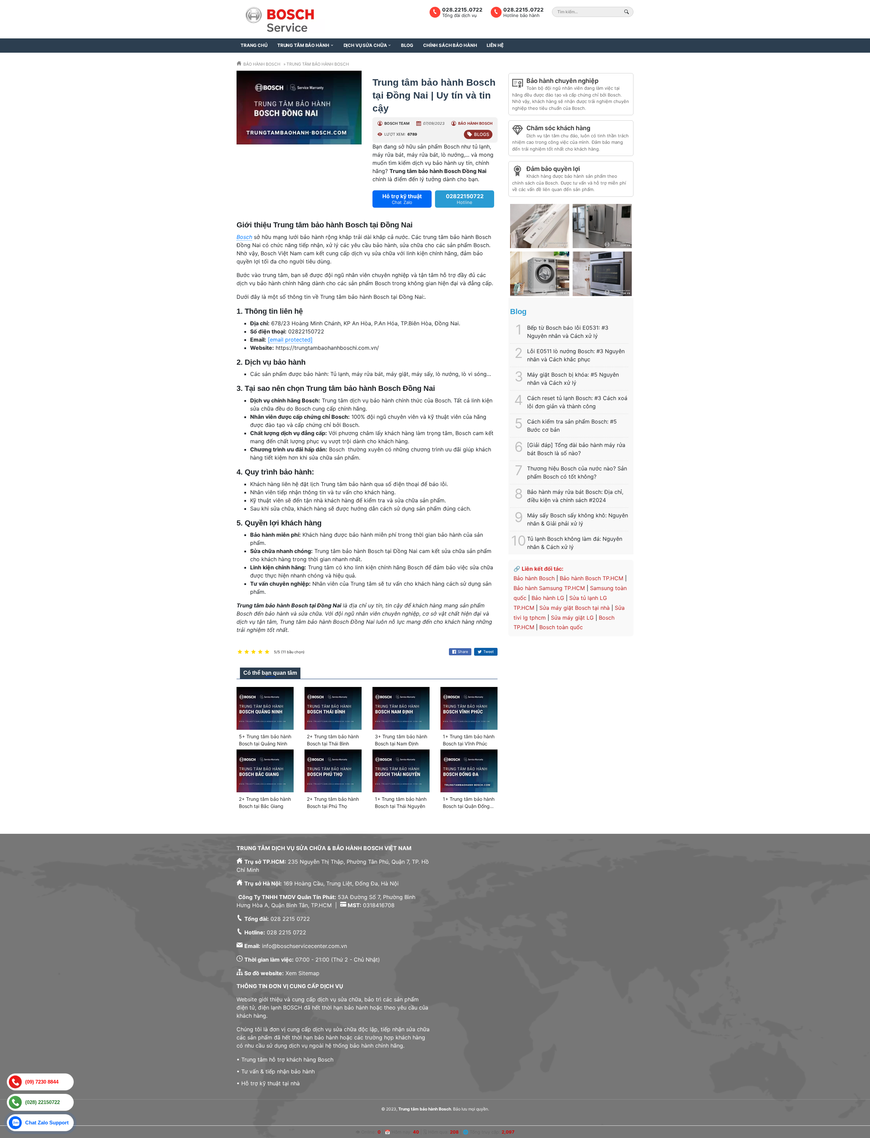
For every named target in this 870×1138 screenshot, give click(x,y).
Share (463, 651)
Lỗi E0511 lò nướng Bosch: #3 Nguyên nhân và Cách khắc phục (576, 355)
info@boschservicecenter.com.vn (304, 946)
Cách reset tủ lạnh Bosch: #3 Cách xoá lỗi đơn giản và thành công (577, 402)
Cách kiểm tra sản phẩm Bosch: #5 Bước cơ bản (572, 425)
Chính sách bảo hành (450, 45)
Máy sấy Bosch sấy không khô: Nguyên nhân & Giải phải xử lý (577, 519)
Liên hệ (495, 45)
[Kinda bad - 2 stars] (246, 652)
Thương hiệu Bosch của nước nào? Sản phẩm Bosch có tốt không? (577, 472)
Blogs (481, 134)
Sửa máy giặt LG (572, 617)
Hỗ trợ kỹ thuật (402, 199)
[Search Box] (627, 12)
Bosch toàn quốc (561, 627)
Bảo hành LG (548, 597)
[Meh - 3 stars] (253, 652)
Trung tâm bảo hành (303, 45)
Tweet (488, 651)
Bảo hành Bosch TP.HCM (591, 578)
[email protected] (290, 339)
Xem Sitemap (302, 973)
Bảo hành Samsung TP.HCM (549, 588)
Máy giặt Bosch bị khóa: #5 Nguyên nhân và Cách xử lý (573, 378)
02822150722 (465, 199)
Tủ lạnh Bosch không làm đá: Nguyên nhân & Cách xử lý (574, 542)
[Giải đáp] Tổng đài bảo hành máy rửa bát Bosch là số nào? (576, 449)
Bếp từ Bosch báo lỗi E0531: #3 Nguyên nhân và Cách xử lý (567, 331)
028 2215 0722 (290, 918)
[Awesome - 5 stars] (267, 652)
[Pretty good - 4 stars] (260, 652)
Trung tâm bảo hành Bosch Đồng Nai (437, 171)
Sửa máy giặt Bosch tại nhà (574, 607)
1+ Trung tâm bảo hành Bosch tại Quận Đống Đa (468, 806)
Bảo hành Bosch (534, 578)
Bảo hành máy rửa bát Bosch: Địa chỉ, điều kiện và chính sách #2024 (575, 495)
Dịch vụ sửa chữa (365, 45)
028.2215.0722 (523, 9)
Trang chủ (254, 45)
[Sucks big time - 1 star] (240, 652)
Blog (407, 45)
